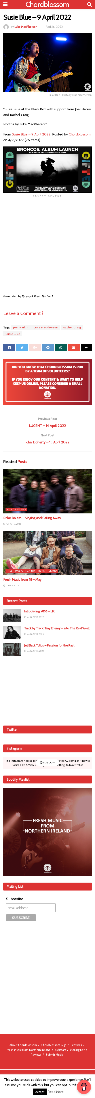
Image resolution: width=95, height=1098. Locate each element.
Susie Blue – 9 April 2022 (31, 134)
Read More (56, 1092)
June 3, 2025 (12, 585)
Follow (49, 762)
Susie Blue (13, 333)
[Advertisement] (47, 690)
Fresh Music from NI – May (22, 579)
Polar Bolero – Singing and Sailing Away (32, 518)
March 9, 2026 (13, 523)
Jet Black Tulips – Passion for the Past (49, 645)
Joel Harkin (20, 327)
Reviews (36, 1054)
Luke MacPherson (26, 26)
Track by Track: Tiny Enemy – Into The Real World (57, 628)
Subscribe (14, 899)
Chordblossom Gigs (53, 1045)
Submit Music (54, 1054)
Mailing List (77, 1050)
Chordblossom (47, 4)
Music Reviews (16, 509)
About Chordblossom (23, 1045)
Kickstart (60, 1050)
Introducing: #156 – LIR (39, 611)
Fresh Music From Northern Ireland (32, 570)
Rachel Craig (72, 327)
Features (76, 1045)
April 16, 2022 (54, 26)
